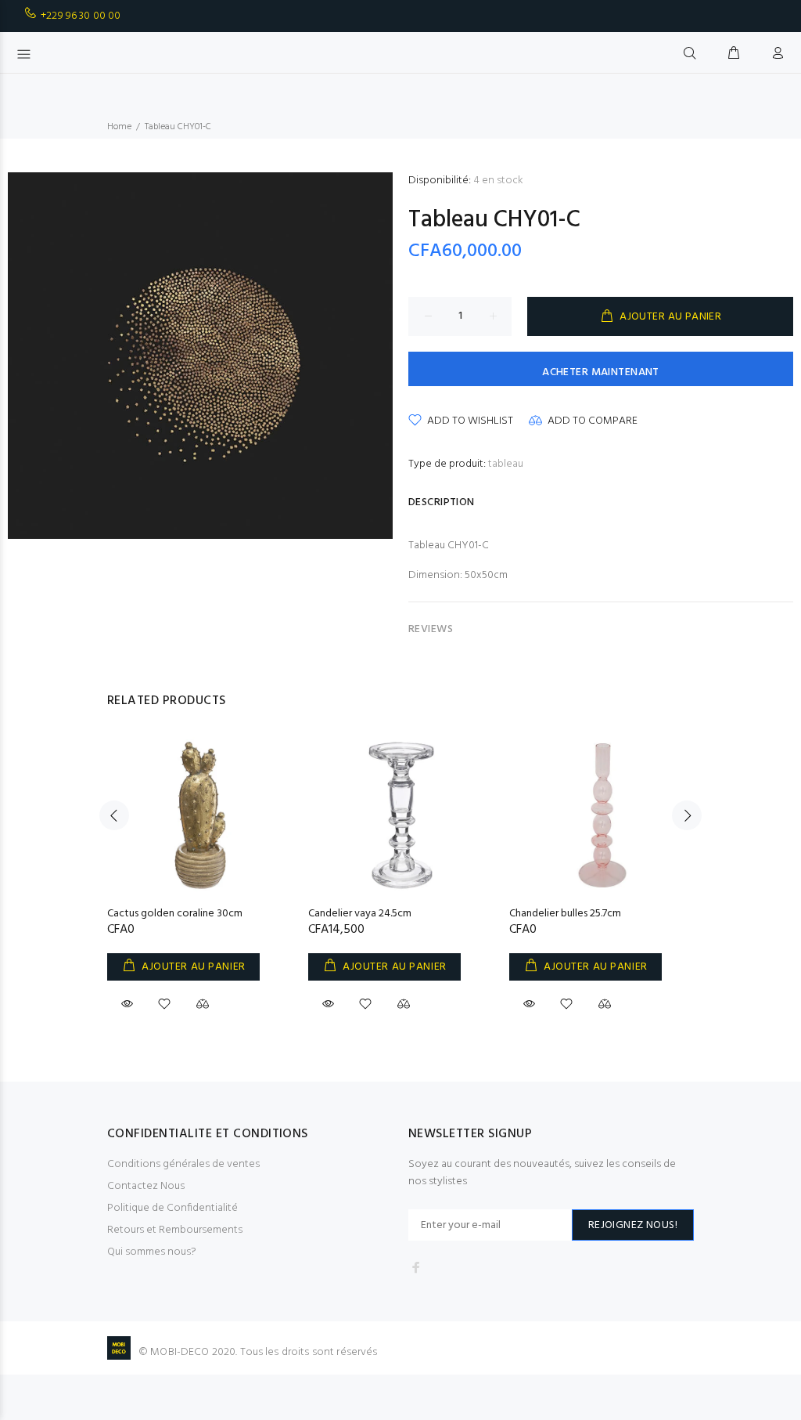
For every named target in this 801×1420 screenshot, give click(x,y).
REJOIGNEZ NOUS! (632, 1225)
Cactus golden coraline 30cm (174, 914)
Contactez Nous (146, 1186)
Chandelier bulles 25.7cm (565, 914)
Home (119, 127)
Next (687, 815)
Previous (114, 815)
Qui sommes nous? (151, 1252)
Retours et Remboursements (174, 1230)
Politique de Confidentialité (172, 1208)
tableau (505, 464)
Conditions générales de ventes (183, 1164)
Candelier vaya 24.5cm (359, 914)
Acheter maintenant (600, 372)
